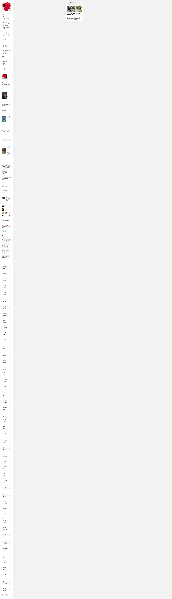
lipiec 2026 (4, 264)
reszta (3, 64)
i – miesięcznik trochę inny (7, 42)
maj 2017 (4, 409)
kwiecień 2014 (5, 470)
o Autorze (5, 32)
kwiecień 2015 (5, 449)
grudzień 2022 (5, 296)
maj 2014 (4, 468)
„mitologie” (5, 68)
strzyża (7, 251)
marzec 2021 (4, 329)
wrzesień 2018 (5, 381)
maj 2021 (4, 325)
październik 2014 (5, 459)
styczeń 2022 (4, 311)
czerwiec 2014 (5, 466)
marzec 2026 (4, 271)
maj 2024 (4, 282)
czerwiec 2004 (5, 590)
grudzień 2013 (5, 477)
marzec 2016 (4, 433)
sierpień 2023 (4, 289)
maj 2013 (4, 489)
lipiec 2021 (4, 322)
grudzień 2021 (5, 313)
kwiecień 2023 (5, 292)
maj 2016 (4, 430)
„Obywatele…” (6, 594)
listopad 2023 (4, 285)
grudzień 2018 (5, 376)
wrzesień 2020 (5, 339)
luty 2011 (4, 536)
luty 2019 (4, 372)
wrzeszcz (3, 256)
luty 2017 (4, 414)
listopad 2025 (4, 275)
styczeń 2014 (4, 475)
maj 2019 (4, 367)
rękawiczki (3, 250)
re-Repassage (5, 52)
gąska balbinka (3, 240)
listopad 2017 (4, 398)
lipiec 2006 (4, 546)
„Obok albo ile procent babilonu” (6, 25)
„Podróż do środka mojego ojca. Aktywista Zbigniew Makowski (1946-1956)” (7, 23)
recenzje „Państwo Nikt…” (7, 20)
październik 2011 (5, 522)
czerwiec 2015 (5, 445)
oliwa (2, 245)
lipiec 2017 (4, 405)
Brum (4, 40)
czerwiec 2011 (5, 529)
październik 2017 (5, 400)
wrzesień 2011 (5, 524)
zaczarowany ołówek (4, 257)
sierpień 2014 (4, 463)
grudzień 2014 (5, 456)
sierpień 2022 (4, 299)
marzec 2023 (4, 294)
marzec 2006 (4, 553)
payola (7, 245)
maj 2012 (4, 510)
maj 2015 (4, 447)
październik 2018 (5, 379)
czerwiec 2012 (5, 508)
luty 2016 (4, 435)
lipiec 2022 (4, 301)
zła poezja (5, 69)
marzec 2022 (4, 308)
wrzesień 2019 (5, 360)
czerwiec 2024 (5, 280)
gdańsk (9, 239)
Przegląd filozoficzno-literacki (5, 39)
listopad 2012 (4, 499)
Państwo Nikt (3, 246)
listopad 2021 (4, 315)
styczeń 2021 (4, 332)
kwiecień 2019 (5, 369)
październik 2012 (5, 501)
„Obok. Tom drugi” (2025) (6, 16)
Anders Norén (6, 596)
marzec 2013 (4, 492)
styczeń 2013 (4, 496)
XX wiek (8, 256)
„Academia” (4, 63)
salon (2, 251)
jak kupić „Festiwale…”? (6, 35)
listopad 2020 (4, 336)
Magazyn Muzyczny (6, 46)
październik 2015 (5, 440)
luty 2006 (4, 555)
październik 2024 (5, 278)
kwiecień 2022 (5, 306)
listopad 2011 (4, 520)
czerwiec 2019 (5, 365)
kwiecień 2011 (5, 532)
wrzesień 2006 (5, 543)
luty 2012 (4, 515)
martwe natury (5, 58)
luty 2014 (4, 473)
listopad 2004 (4, 581)
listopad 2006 (4, 539)
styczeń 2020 (4, 353)
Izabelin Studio (5, 53)
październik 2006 (5, 541)
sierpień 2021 (4, 320)
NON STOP (4, 45)
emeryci (3, 239)
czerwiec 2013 (5, 487)
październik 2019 (5, 358)
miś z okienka (3, 244)
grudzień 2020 (5, 334)
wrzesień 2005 (5, 564)
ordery (5, 245)
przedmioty (4, 56)
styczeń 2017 (4, 416)
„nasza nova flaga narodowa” (6, 61)
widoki (3, 57)
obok (9, 244)
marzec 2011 (4, 534)
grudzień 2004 (5, 579)
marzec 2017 (4, 412)
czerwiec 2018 (5, 386)
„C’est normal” (6, 190)
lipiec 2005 (4, 567)
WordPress (6, 595)
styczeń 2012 (4, 517)
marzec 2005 (4, 574)
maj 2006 (4, 550)
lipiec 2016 (4, 426)
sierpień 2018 (4, 383)
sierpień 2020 (4, 341)
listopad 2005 (4, 560)
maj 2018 (4, 388)
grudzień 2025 (5, 273)
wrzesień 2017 (5, 402)
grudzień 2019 (5, 355)
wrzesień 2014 (5, 461)
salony (5, 251)
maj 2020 (4, 346)
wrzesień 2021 (5, 318)
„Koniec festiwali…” (6, 27)
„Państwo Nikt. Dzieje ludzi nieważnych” (6, 18)
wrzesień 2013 (5, 482)
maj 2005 (4, 571)
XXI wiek (6, 256)
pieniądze (7, 246)
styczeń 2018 (4, 395)
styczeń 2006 (4, 557)
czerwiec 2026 (5, 266)
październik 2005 (5, 562)
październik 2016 (5, 421)
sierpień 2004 (4, 586)
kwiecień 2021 (5, 327)
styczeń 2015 (4, 454)
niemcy (7, 244)
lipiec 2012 (4, 506)
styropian (3, 252)
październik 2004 (5, 583)
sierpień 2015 (4, 442)
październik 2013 (5, 480)
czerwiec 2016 (5, 428)
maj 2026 (4, 268)
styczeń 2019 (4, 374)
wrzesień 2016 (5, 423)
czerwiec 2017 (5, 407)
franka (7, 239)
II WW (9, 240)
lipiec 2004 (4, 588)
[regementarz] (5, 29)
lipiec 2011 (4, 527)
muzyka (3, 49)
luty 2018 (4, 393)
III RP (6, 240)
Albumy (4, 28)
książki (3, 14)
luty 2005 (4, 576)
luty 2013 (4, 494)
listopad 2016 (4, 419)
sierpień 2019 (4, 362)
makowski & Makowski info (7, 34)
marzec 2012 (4, 513)
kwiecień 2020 (5, 348)
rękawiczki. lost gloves (7, 250)
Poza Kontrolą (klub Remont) (6, 51)
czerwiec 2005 (5, 569)
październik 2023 (5, 287)
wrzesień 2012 (5, 503)
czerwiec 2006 (5, 548)
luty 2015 (4, 452)
